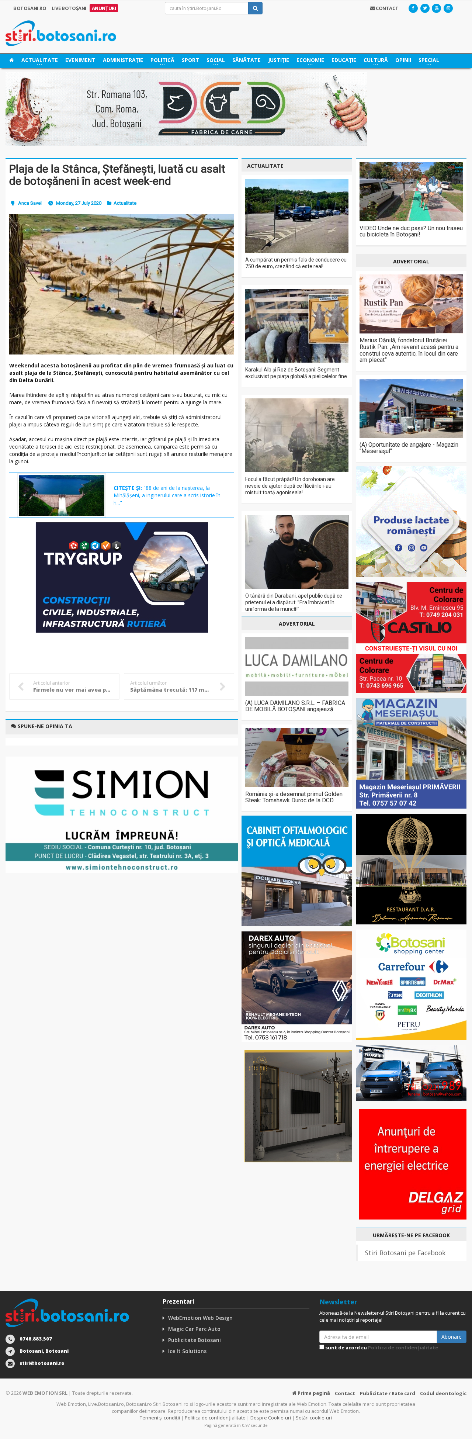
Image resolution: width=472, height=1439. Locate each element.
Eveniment (80, 59)
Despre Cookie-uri (270, 1417)
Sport (190, 59)
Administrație (123, 59)
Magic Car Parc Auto (194, 1328)
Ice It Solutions (187, 1351)
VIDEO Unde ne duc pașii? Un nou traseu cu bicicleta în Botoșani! (411, 231)
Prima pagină (313, 1393)
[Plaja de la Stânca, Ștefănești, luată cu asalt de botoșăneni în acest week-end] (121, 284)
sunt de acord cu (381, 1347)
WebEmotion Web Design (200, 1317)
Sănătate (246, 59)
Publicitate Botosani (194, 1339)
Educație (344, 59)
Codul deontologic (443, 1393)
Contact (345, 1393)
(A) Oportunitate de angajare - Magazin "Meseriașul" (409, 448)
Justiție (278, 59)
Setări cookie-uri (314, 1417)
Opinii (403, 59)
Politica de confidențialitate (403, 1347)
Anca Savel (30, 203)
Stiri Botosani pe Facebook (405, 1252)
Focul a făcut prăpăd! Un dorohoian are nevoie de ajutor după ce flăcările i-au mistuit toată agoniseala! (290, 485)
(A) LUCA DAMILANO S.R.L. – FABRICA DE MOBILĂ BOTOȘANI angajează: (295, 706)
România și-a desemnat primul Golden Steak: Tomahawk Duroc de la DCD (294, 797)
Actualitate (125, 203)
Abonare (451, 1336)
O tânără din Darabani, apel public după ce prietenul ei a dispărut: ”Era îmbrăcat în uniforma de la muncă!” (293, 602)
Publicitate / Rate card (387, 1393)
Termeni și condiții (160, 1417)
